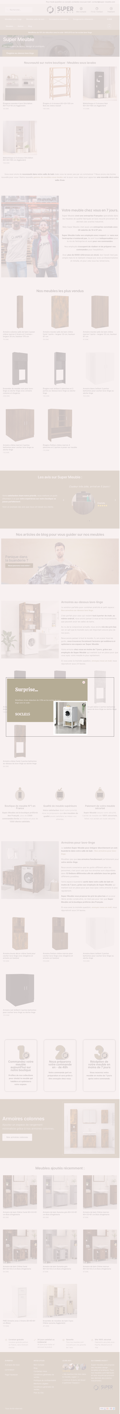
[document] (59, 707)
